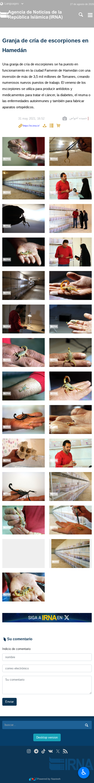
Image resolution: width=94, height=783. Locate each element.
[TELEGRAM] (36, 751)
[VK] (51, 751)
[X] (58, 751)
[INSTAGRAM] (29, 751)
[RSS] (65, 751)
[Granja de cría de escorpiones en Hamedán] (23, 151)
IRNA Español (38, 15)
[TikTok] (43, 751)
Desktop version (47, 737)
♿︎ (84, 772)
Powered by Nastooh (48, 778)
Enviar (9, 701)
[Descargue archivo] (44, 126)
